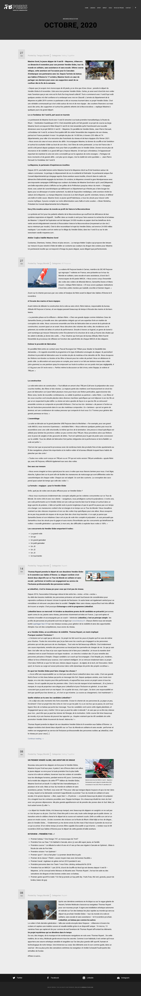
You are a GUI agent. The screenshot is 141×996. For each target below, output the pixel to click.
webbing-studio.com (87, 987)
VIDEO (110, 8)
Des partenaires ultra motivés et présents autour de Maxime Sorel (68, 51)
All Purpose (66, 263)
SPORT (99, 8)
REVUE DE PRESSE (119, 8)
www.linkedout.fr (78, 621)
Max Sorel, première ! (41, 749)
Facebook (55, 978)
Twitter (19, 978)
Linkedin (90, 978)
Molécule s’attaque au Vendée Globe (50, 891)
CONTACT (128, 8)
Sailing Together (68, 55)
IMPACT (105, 8)
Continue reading (36, 739)
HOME (86, 8)
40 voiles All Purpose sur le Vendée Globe (53, 259)
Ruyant (64, 566)
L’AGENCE (92, 8)
